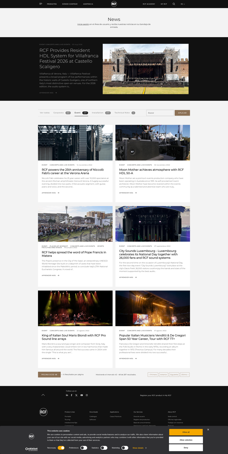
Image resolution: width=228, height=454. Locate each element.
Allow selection (186, 440)
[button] (49, 374)
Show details (138, 448)
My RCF (164, 4)
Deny (186, 448)
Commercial (69, 426)
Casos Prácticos (115, 416)
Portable (68, 416)
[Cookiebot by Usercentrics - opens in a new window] (31, 449)
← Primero (153, 375)
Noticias (171, 426)
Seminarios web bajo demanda (145, 426)
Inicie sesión (83, 24)
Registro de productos (142, 419)
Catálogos (93, 416)
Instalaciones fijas (71, 422)
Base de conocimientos (142, 422)
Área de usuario (139, 416)
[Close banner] (208, 429)
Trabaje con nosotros (175, 422)
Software (93, 419)
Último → (184, 375)
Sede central (172, 416)
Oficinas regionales (174, 419)
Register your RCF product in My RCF (155, 395)
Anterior (163, 375)
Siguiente (174, 375)
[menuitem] (69, 4)
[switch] (83, 448)
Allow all (186, 432)
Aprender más (46, 93)
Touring (67, 419)
